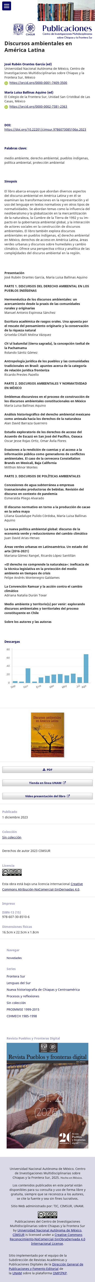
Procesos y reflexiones (23, 996)
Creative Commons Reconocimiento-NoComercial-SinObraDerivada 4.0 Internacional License (47, 1239)
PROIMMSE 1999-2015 (23, 1009)
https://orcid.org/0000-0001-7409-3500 (38, 83)
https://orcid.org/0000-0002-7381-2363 (38, 106)
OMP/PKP (60, 1273)
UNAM (17, 1273)
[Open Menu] (6, 6)
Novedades (14, 958)
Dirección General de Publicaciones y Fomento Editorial (46, 1266)
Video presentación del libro (45, 796)
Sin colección (11, 837)
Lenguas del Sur (19, 983)
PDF (49, 770)
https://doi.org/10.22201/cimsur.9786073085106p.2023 (45, 129)
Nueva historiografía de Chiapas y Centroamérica (43, 989)
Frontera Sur (16, 976)
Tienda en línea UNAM (45, 783)
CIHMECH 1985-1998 (22, 1016)
